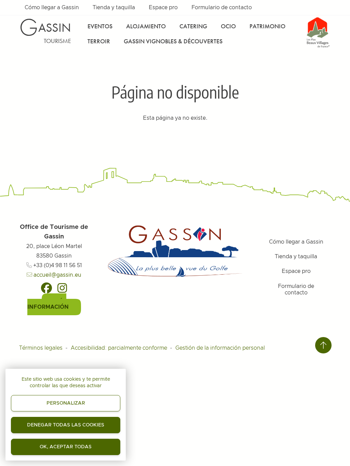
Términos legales (41, 348)
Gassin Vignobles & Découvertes (173, 41)
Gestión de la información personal (220, 348)
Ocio (228, 26)
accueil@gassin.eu (56, 275)
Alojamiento (146, 26)
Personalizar (65, 403)
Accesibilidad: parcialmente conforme (119, 348)
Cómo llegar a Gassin (52, 7)
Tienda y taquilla (114, 7)
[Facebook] (46, 288)
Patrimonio (267, 26)
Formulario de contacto (221, 7)
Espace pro (163, 7)
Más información (48, 304)
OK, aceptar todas (66, 447)
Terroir (99, 41)
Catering (193, 26)
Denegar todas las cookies (65, 425)
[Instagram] (62, 288)
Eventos (100, 26)
